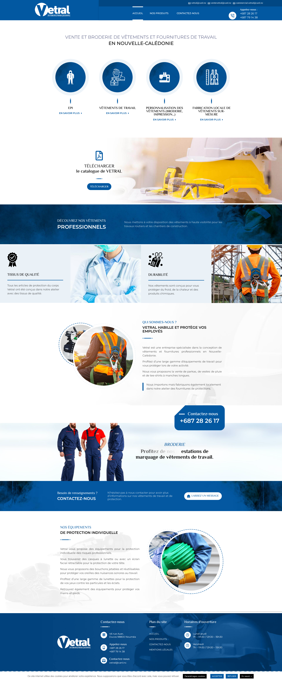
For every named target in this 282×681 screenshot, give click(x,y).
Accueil (137, 13)
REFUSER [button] (232, 676)
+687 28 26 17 (248, 13)
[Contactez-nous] (104, 660)
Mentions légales (160, 649)
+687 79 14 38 (249, 17)
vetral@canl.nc (117, 662)
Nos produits (159, 13)
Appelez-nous (118, 644)
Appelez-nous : (248, 10)
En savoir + (247, 676)
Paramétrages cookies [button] (195, 676)
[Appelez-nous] (104, 647)
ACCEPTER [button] (217, 676)
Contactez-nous (188, 13)
